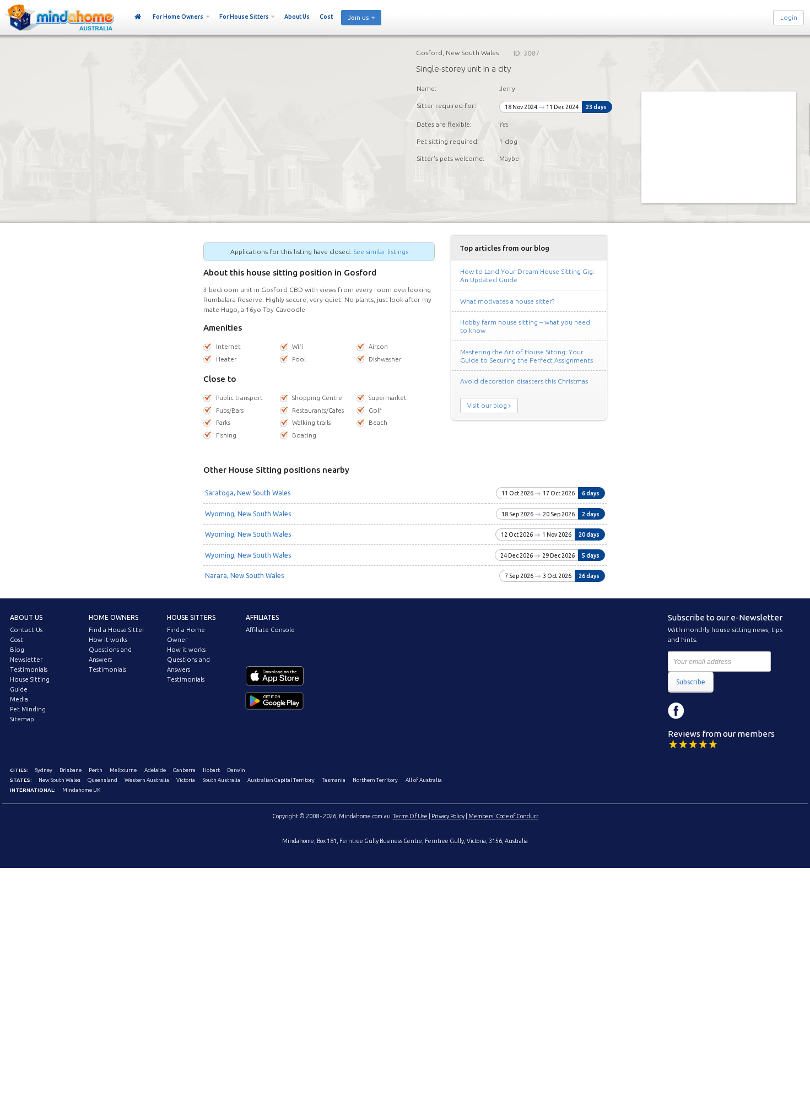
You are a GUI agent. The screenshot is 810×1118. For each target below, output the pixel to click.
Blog (17, 649)
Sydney (43, 770)
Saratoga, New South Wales (247, 492)
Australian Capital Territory (281, 780)
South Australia (221, 780)
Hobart (211, 770)
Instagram (701, 711)
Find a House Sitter (116, 629)
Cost (326, 16)
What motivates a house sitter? (507, 301)
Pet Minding (28, 709)
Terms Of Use (410, 816)
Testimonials (28, 669)
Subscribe (690, 681)
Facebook (676, 711)
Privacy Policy (448, 816)
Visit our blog (487, 405)
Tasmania (333, 780)
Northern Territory (375, 780)
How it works (108, 639)
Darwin (236, 770)
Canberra (184, 770)
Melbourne (123, 770)
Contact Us (26, 629)
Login (788, 17)
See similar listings (380, 251)
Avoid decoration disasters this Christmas (524, 381)
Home (138, 17)
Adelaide (155, 770)
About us (26, 617)
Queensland (102, 780)
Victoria (185, 780)
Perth (95, 770)
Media (19, 699)
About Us (297, 16)
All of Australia (424, 780)
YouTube (725, 711)
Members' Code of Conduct (503, 816)
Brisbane (71, 770)
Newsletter (26, 659)
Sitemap (22, 719)
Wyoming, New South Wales (248, 513)
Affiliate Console (270, 629)
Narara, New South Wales (244, 575)
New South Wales (59, 780)
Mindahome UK (81, 790)
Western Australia (147, 780)
